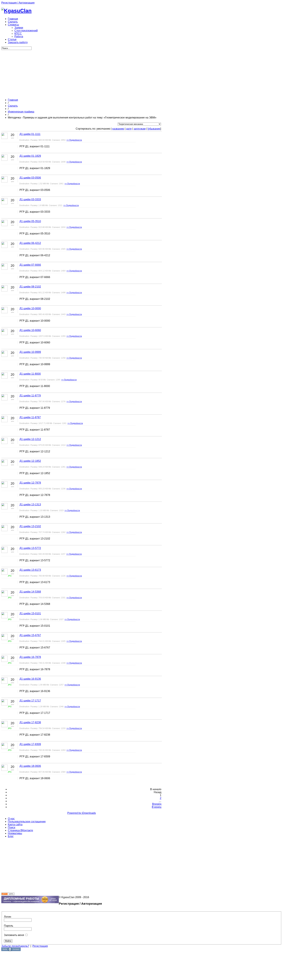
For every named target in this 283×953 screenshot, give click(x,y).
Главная (13, 99)
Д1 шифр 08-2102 (30, 286)
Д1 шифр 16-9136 (30, 678)
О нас (11, 818)
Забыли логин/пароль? (15, 946)
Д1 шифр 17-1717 (30, 700)
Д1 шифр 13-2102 (30, 526)
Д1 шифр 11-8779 (30, 395)
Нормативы (15, 833)
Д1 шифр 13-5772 (30, 548)
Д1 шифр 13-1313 (30, 504)
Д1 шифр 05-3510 (30, 221)
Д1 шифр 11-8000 (30, 373)
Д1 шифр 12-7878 (30, 482)
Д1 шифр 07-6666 (30, 264)
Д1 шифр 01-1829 (30, 155)
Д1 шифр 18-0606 (30, 766)
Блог (11, 836)
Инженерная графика (21, 111)
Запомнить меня (14, 935)
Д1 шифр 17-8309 (30, 744)
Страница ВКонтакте (20, 830)
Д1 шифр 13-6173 (30, 569)
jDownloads (89, 813)
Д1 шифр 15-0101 (30, 613)
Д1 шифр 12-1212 (30, 439)
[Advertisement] (81, 73)
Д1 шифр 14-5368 (30, 591)
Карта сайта (15, 824)
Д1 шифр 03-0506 (30, 177)
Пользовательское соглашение (27, 821)
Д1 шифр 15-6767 (30, 635)
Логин (7, 916)
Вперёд (156, 804)
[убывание (154, 128)
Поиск (11, 827)
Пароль (8, 925)
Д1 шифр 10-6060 (30, 330)
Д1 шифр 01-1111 (29, 134)
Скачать (13, 105)
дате (129, 128)
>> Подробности (74, 140)
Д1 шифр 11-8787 (30, 417)
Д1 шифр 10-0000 (30, 308)
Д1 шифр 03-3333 (30, 199)
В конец (156, 807)
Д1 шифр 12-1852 (30, 461)
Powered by (74, 813)
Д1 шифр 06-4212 (30, 243)
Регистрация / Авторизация (18, 2)
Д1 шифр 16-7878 (30, 657)
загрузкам (140, 128)
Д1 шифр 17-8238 (30, 722)
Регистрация (40, 946)
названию (118, 128)
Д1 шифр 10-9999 (30, 352)
